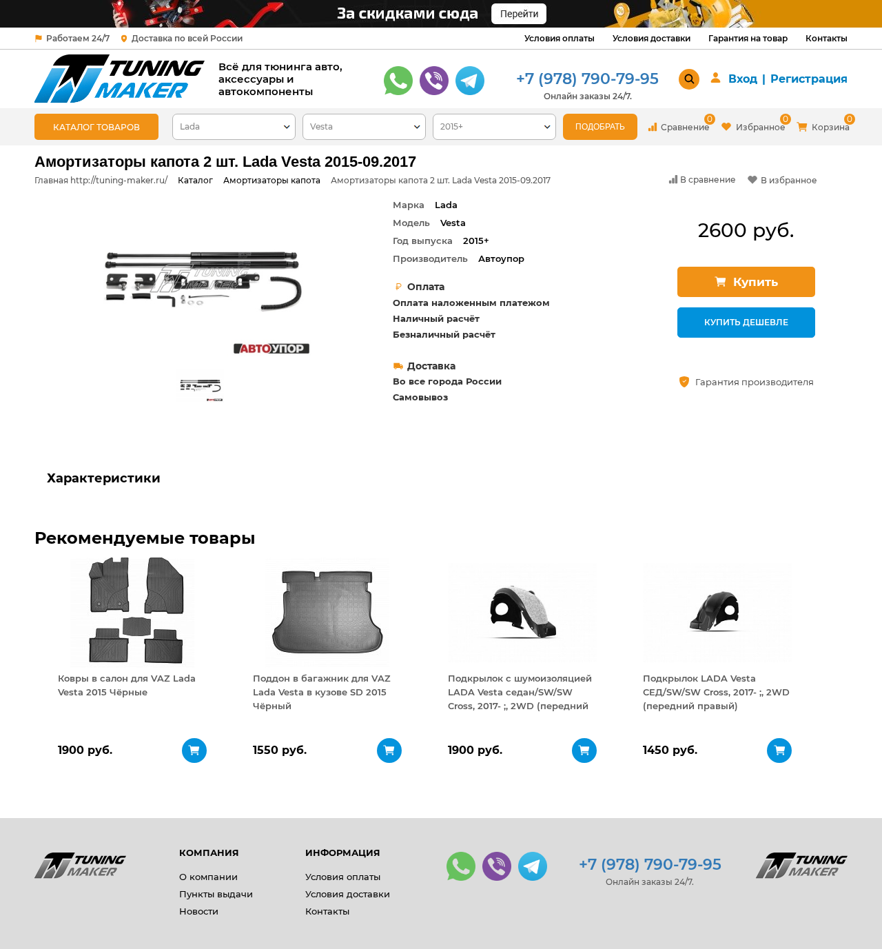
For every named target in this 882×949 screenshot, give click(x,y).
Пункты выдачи (216, 893)
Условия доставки (651, 38)
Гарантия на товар (748, 38)
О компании (208, 876)
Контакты (827, 38)
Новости (198, 911)
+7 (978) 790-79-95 (587, 79)
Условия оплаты (559, 38)
